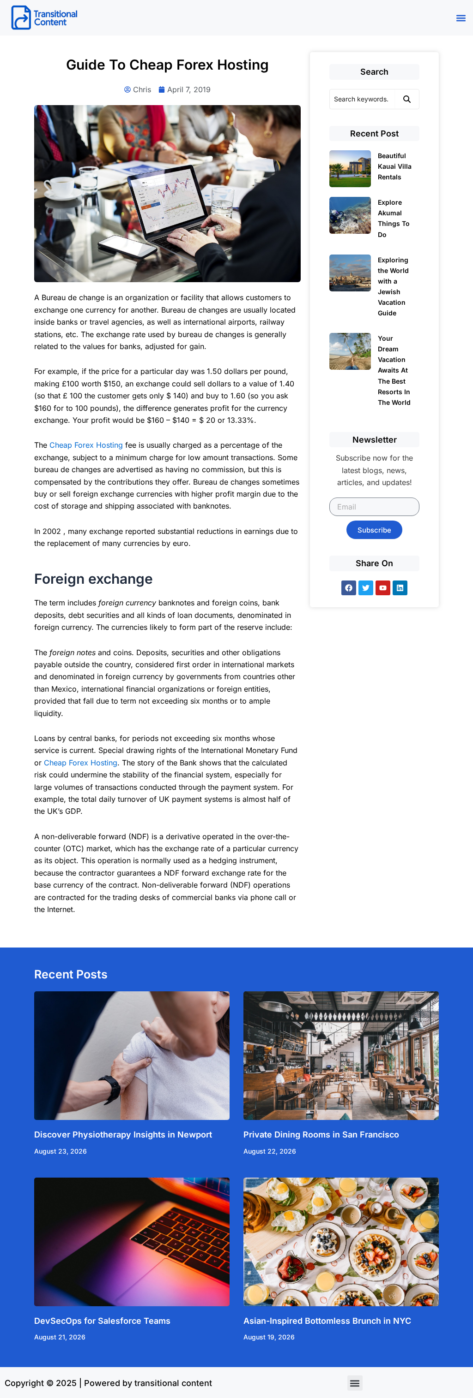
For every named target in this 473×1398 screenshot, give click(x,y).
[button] (460, 17)
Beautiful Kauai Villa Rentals (395, 166)
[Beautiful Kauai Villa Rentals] (350, 168)
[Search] (407, 99)
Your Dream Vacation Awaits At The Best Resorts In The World (394, 370)
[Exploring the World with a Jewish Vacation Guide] (350, 273)
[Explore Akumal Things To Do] (350, 215)
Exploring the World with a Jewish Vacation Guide (393, 286)
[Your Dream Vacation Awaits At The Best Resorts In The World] (350, 351)
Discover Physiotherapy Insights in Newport (123, 1134)
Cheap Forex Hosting (86, 445)
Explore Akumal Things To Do (394, 218)
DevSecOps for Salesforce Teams (102, 1321)
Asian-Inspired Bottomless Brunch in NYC (327, 1321)
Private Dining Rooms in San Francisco (321, 1134)
